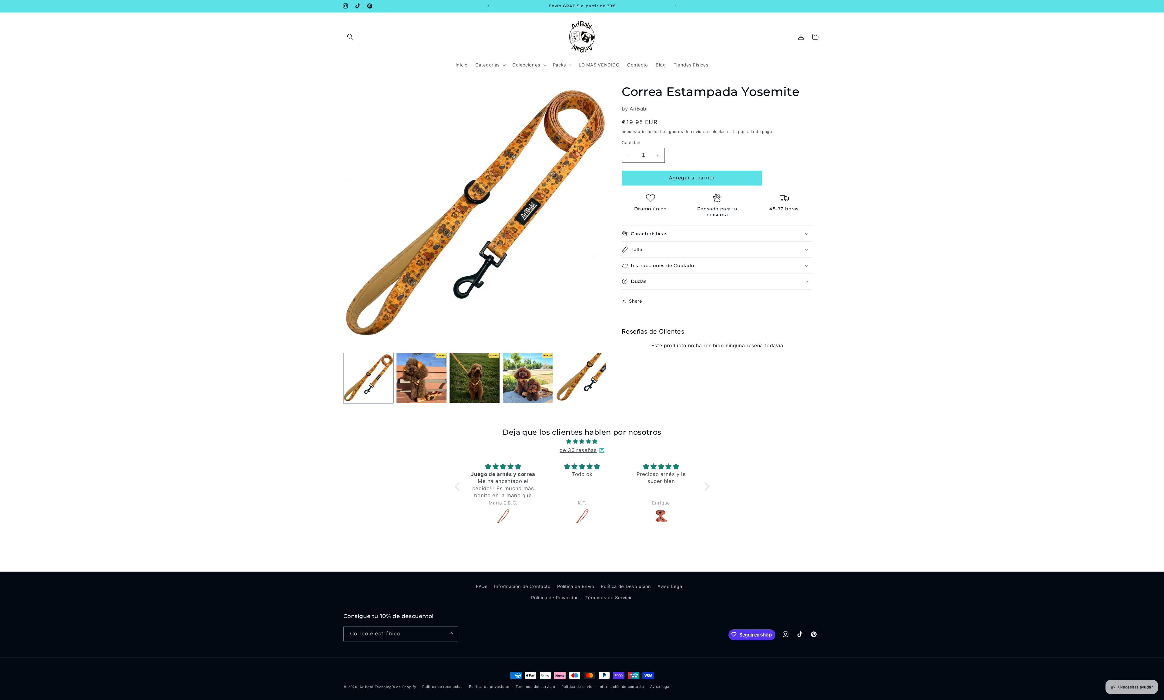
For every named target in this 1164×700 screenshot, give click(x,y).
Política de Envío (575, 586)
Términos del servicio (535, 687)
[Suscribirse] (450, 633)
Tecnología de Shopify (395, 687)
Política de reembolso (442, 687)
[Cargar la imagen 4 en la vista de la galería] (528, 378)
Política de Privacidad (555, 597)
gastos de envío (685, 131)
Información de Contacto (522, 586)
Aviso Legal (670, 586)
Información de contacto (621, 687)
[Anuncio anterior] (488, 6)
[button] (350, 37)
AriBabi (366, 687)
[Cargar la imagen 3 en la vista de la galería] (475, 378)
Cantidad (631, 142)
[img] (582, 441)
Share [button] (635, 301)
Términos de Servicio (609, 597)
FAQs (482, 586)
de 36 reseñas (578, 450)
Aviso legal (660, 687)
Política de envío (577, 687)
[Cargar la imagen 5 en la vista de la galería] (581, 378)
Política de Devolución (626, 586)
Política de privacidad (489, 687)
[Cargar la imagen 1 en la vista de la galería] (368, 378)
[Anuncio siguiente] (675, 6)
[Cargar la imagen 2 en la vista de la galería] (421, 378)
